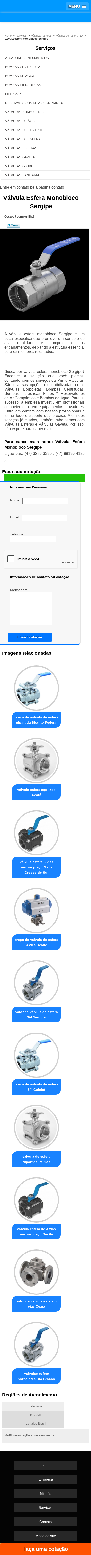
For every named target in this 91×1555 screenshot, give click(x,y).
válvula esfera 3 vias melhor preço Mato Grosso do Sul (36, 867)
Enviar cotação (29, 637)
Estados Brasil (35, 1423)
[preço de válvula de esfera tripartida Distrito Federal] (36, 687)
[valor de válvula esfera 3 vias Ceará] (36, 1271)
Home (45, 1465)
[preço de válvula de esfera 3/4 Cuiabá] (36, 1054)
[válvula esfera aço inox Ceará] (36, 759)
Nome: (16, 500)
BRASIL (35, 1415)
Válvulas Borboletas (24, 112)
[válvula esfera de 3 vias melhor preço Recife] (36, 1198)
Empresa (45, 1479)
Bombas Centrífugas (23, 67)
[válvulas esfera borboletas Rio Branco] (36, 1343)
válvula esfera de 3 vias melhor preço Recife (36, 1231)
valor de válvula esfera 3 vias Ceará (36, 1303)
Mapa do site (45, 1536)
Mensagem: (19, 590)
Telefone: (17, 534)
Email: (16, 517)
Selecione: (35, 1406)
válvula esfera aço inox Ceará (36, 792)
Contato (45, 1522)
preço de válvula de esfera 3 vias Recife (36, 942)
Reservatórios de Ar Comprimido (34, 103)
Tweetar (13, 225)
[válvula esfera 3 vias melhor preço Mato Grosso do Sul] (36, 832)
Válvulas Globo (19, 166)
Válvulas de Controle (25, 130)
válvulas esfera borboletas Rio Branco (36, 1376)
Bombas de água (19, 76)
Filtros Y (13, 94)
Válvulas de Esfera (23, 139)
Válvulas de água (21, 121)
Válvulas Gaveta (20, 157)
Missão (45, 1493)
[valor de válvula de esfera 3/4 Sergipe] (36, 982)
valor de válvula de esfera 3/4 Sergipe (36, 1014)
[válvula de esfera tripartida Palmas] (36, 1126)
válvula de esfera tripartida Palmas (36, 1159)
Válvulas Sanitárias (23, 175)
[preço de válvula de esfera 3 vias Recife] (36, 909)
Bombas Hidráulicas (23, 85)
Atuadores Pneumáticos (27, 58)
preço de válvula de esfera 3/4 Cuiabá (36, 1087)
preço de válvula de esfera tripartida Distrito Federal (36, 719)
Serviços (45, 48)
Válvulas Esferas (21, 148)
